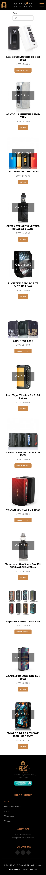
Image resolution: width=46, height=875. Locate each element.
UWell (7, 811)
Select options (23, 70)
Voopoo (7, 821)
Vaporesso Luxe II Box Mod (23, 622)
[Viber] (28, 852)
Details (23, 127)
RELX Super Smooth (12, 806)
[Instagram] (23, 852)
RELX (6, 802)
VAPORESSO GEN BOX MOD (23, 510)
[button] (20, 5)
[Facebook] (17, 852)
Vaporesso (9, 816)
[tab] (23, 801)
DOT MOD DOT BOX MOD (23, 172)
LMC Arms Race (23, 341)
